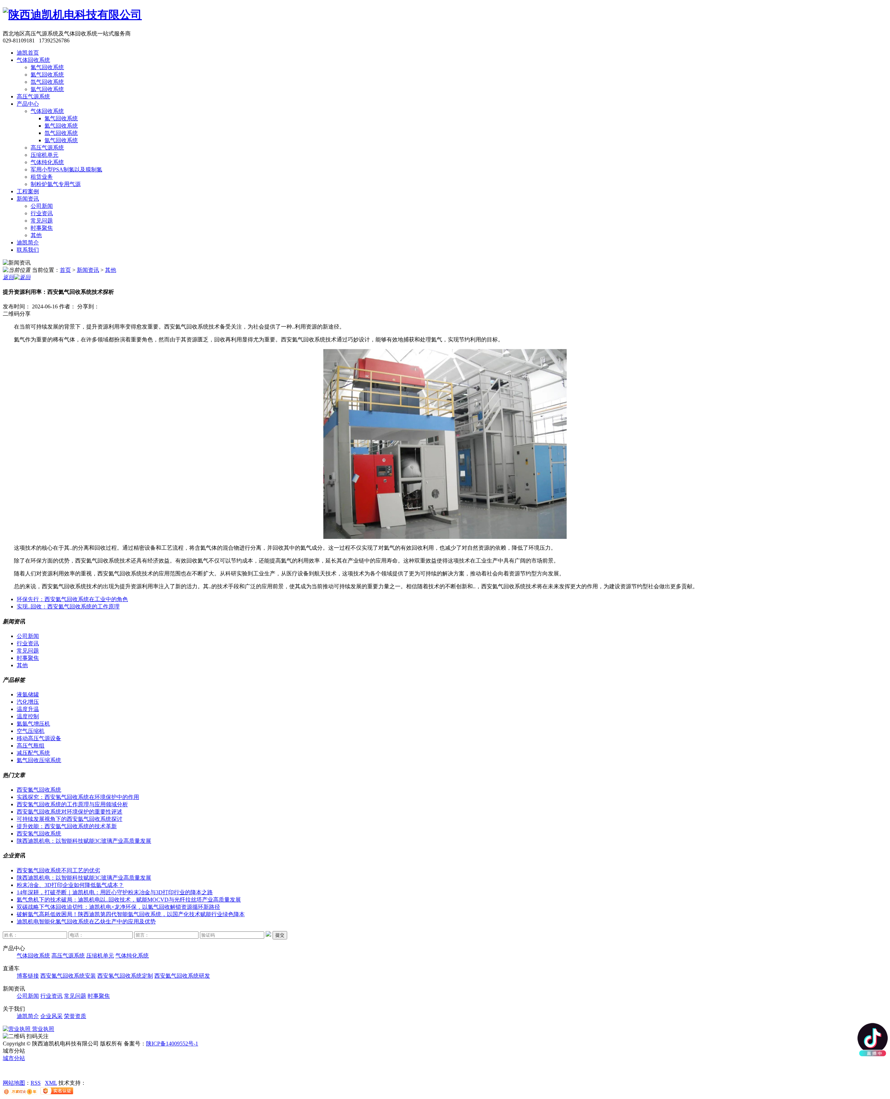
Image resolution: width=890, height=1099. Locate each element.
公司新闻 (42, 206)
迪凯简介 (28, 242)
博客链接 (28, 976)
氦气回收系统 (47, 75)
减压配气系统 (33, 753)
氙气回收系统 (47, 82)
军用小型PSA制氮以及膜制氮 (66, 169)
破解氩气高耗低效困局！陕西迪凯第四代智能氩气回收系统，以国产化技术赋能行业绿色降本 (131, 914)
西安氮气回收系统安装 (68, 976)
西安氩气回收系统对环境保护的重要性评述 (69, 812)
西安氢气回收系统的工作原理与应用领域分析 (72, 804)
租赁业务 (42, 177)
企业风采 (51, 1016)
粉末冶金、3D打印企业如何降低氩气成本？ (70, 885)
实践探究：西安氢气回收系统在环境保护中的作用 (78, 797)
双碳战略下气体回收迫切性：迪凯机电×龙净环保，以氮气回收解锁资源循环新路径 (118, 907)
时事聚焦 (42, 228)
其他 (36, 235)
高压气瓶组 (30, 746)
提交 (279, 935)
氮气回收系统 (47, 67)
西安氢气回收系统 (39, 834)
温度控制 (28, 716)
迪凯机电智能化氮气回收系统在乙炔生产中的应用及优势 (86, 921)
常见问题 (42, 221)
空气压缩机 (30, 731)
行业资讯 (42, 213)
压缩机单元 (44, 155)
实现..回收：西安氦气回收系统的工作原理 (68, 606)
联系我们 (28, 250)
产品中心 (28, 104)
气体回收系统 (33, 60)
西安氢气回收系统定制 (125, 976)
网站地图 (14, 1083)
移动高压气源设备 (39, 738)
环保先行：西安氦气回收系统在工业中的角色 (72, 599)
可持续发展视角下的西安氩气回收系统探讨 (69, 819)
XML (51, 1083)
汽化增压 (28, 702)
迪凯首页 (28, 53)
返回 (8, 277)
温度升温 (28, 709)
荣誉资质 (75, 1016)
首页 (65, 270)
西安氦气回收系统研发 (182, 976)
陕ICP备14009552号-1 (172, 1044)
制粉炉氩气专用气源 (56, 184)
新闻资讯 (28, 199)
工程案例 (28, 191)
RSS (36, 1083)
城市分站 (14, 1058)
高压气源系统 (33, 96)
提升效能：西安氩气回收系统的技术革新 (67, 826)
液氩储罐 (28, 694)
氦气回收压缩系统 (39, 760)
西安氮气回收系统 (39, 790)
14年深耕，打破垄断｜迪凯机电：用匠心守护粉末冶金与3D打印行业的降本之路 (115, 892)
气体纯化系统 (47, 162)
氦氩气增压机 (33, 724)
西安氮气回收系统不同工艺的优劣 (58, 870)
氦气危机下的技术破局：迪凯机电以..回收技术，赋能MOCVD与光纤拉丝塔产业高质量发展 (129, 900)
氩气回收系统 (47, 89)
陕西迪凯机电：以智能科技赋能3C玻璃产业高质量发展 (84, 841)
